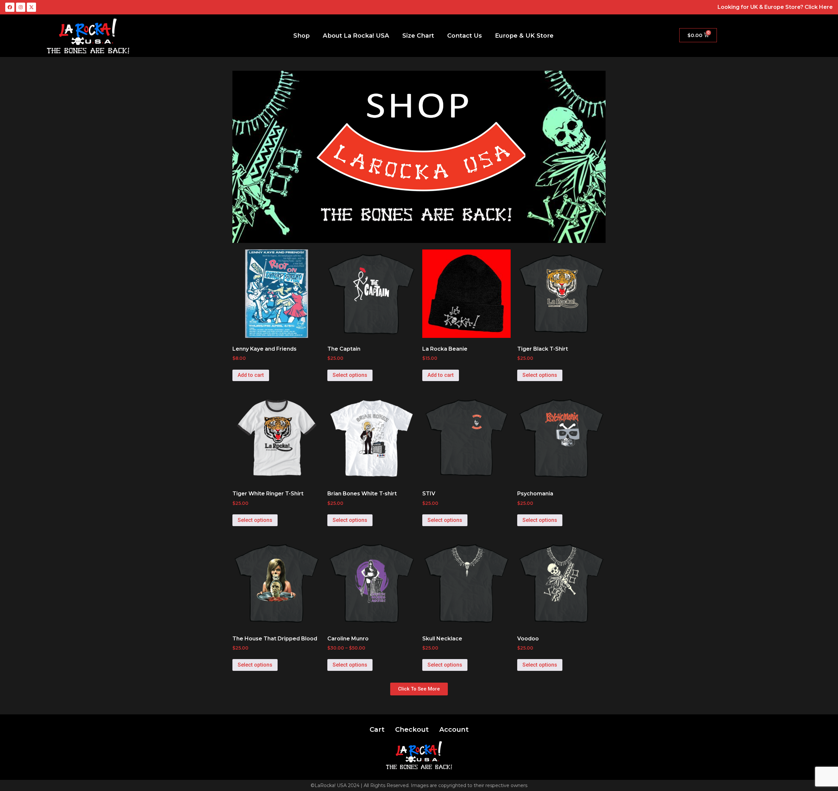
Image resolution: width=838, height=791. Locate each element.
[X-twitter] (31, 7)
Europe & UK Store (524, 35)
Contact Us (464, 35)
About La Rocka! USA (356, 35)
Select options (350, 375)
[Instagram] (20, 7)
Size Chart (418, 35)
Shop (301, 35)
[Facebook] (9, 7)
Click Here (819, 7)
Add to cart (251, 375)
